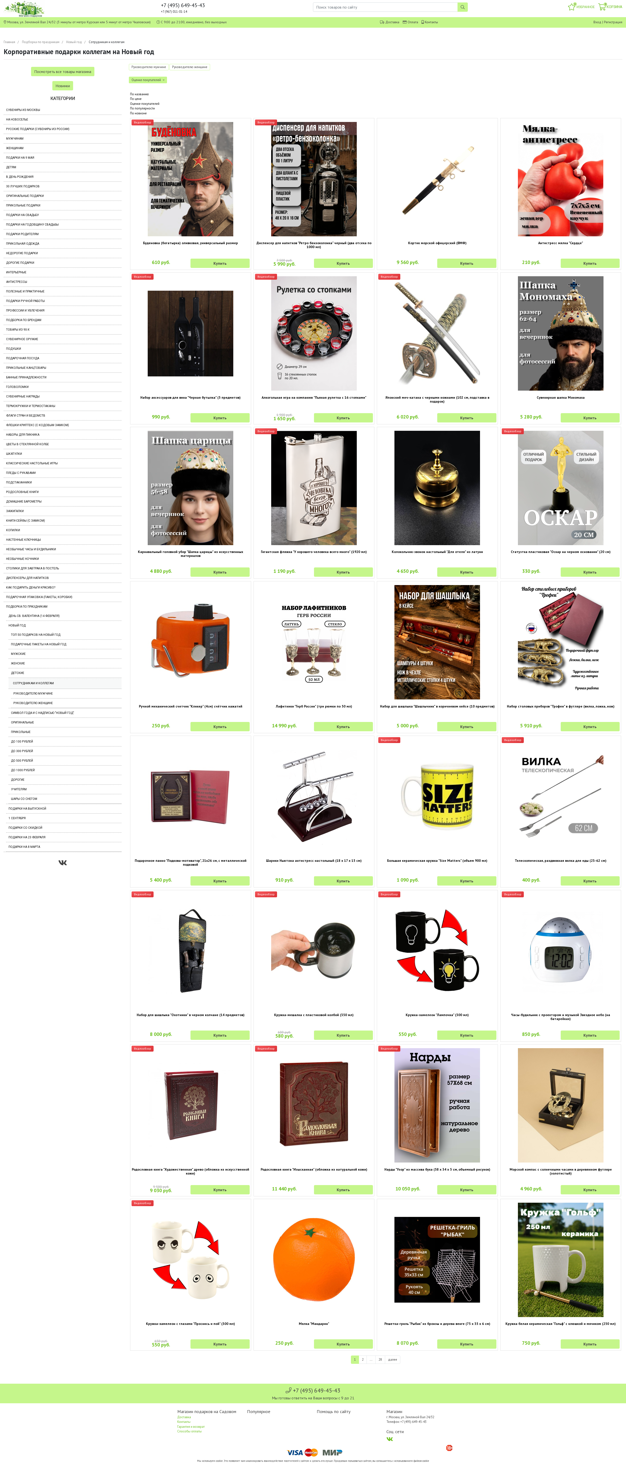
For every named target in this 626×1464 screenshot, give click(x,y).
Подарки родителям (22, 234)
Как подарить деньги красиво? (30, 587)
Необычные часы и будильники (31, 549)
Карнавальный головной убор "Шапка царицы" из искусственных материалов (190, 554)
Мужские (18, 654)
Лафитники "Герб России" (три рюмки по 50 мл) (314, 706)
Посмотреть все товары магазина (62, 71)
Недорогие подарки (22, 253)
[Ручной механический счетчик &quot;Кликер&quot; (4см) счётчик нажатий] (191, 642)
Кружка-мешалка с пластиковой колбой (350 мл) (314, 1015)
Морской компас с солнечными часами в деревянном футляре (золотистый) (561, 1171)
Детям (11, 167)
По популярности (142, 108)
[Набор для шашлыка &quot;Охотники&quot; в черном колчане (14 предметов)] (191, 951)
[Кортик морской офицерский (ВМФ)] (437, 179)
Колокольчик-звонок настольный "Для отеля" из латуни (437, 552)
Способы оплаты (189, 1431)
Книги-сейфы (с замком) (25, 520)
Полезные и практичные (25, 291)
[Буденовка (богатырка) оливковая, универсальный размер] (191, 179)
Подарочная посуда (22, 358)
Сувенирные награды (23, 396)
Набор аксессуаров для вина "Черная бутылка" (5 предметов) (190, 397)
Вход (597, 22)
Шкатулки (14, 454)
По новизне (138, 113)
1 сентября (17, 818)
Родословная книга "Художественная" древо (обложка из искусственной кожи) (190, 1171)
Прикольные (21, 732)
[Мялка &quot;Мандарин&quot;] (314, 1260)
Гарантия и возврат (191, 1427)
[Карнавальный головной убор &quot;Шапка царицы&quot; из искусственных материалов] (191, 488)
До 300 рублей (22, 751)
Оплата (413, 22)
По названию (139, 94)
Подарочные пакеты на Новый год (38, 644)
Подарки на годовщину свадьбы (32, 224)
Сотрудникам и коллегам (33, 683)
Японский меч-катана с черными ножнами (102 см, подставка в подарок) (437, 399)
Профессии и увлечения (25, 310)
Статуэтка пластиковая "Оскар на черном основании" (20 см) (561, 552)
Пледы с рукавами (21, 473)
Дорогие (17, 779)
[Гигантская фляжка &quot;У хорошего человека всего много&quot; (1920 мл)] (314, 488)
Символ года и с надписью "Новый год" (42, 713)
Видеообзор (142, 122)
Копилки (13, 530)
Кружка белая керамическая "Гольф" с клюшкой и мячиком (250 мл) (560, 1323)
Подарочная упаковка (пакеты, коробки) (39, 597)
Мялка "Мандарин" (314, 1323)
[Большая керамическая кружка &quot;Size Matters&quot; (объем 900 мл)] (437, 796)
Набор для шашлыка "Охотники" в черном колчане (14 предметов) (191, 1015)
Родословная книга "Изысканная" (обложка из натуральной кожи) (314, 1169)
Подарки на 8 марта (24, 847)
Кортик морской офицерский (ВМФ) (437, 243)
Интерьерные (16, 272)
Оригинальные (22, 722)
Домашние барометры (24, 501)
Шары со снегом (24, 799)
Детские (17, 673)
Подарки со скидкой (25, 827)
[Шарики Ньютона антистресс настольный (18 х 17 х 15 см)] (314, 796)
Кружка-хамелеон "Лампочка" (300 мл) (437, 1015)
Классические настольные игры (32, 463)
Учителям (19, 789)
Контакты (431, 22)
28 (380, 1359)
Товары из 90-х (18, 329)
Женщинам (14, 148)
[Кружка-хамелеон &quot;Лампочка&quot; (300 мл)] (437, 951)
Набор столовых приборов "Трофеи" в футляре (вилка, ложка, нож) (561, 706)
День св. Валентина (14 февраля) (34, 616)
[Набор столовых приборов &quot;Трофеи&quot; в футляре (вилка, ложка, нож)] (561, 642)
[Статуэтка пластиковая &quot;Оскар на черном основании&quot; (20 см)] (561, 488)
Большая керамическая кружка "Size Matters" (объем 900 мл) (437, 860)
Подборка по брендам (23, 320)
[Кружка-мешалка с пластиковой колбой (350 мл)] (314, 951)
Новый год (74, 42)
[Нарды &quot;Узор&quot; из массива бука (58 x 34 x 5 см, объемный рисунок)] (437, 1105)
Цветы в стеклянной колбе (27, 444)
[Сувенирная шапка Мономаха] (561, 333)
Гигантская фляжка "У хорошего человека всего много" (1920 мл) (314, 552)
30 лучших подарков (23, 186)
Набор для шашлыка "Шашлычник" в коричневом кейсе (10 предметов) (437, 706)
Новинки (63, 85)
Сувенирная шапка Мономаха (561, 397)
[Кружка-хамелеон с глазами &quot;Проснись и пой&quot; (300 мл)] (191, 1260)
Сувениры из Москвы (23, 110)
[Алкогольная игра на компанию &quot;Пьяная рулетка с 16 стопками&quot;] (314, 333)
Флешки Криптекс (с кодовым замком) (37, 425)
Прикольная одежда (22, 243)
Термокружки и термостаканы (30, 406)
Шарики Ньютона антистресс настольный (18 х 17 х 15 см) (314, 860)
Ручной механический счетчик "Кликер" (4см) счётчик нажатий (190, 706)
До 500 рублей (22, 760)
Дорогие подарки (20, 262)
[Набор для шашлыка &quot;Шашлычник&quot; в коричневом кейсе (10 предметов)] (437, 642)
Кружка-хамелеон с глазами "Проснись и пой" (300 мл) (190, 1323)
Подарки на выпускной (27, 808)
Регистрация (613, 22)
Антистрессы (16, 282)
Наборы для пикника (22, 434)
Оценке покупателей (144, 104)
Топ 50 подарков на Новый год (35, 634)
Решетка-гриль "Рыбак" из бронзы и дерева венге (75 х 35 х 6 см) (437, 1323)
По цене (136, 99)
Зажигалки (15, 511)
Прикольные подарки (23, 205)
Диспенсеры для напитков (27, 578)
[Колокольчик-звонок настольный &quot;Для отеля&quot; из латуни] (437, 488)
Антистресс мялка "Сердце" (560, 243)
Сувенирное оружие (22, 339)
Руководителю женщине (33, 703)
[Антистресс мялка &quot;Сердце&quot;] (561, 179)
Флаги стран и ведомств (25, 415)
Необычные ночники (22, 559)
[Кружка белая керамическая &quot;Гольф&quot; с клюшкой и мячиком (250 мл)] (561, 1260)
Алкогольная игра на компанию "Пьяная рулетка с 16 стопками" (314, 397)
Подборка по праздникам (40, 42)
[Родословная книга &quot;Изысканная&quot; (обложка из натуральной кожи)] (314, 1105)
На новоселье (17, 119)
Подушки (13, 348)
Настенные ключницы (23, 539)
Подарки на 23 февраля (27, 837)
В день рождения (20, 177)
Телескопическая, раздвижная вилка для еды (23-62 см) (560, 860)
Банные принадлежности (26, 377)
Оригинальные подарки (25, 196)
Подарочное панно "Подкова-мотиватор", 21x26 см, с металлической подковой (190, 862)
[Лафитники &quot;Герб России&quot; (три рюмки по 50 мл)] (314, 642)
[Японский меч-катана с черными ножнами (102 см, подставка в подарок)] (437, 333)
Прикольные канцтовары (26, 368)
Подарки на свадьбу (22, 215)
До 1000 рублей (23, 770)
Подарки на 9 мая (20, 157)
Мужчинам (14, 138)
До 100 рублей (22, 741)
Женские (18, 663)
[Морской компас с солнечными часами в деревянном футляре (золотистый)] (561, 1105)
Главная (9, 42)
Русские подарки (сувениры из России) (37, 129)
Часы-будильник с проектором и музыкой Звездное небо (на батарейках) (560, 1017)
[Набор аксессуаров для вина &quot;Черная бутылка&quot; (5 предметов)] (191, 333)
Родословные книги (22, 492)
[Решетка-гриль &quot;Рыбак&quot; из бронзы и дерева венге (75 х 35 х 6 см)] (437, 1260)
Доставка (392, 22)
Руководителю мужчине (33, 693)
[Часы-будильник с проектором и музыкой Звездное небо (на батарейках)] (561, 951)
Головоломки (17, 387)
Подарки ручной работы (25, 301)
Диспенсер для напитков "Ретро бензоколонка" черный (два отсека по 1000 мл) (314, 245)
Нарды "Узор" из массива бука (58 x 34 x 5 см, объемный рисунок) (437, 1169)
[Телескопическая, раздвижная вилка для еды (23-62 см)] (561, 797)
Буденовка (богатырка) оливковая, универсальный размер (190, 243)
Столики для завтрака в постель (32, 568)
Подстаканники (19, 482)
